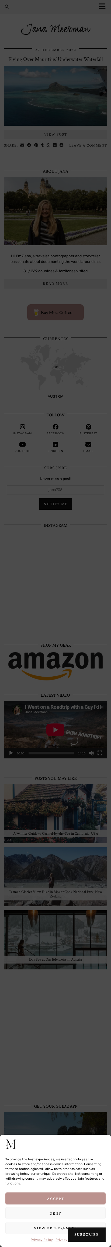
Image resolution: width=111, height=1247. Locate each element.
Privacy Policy (42, 1240)
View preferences (55, 1228)
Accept (55, 1198)
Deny (55, 1213)
